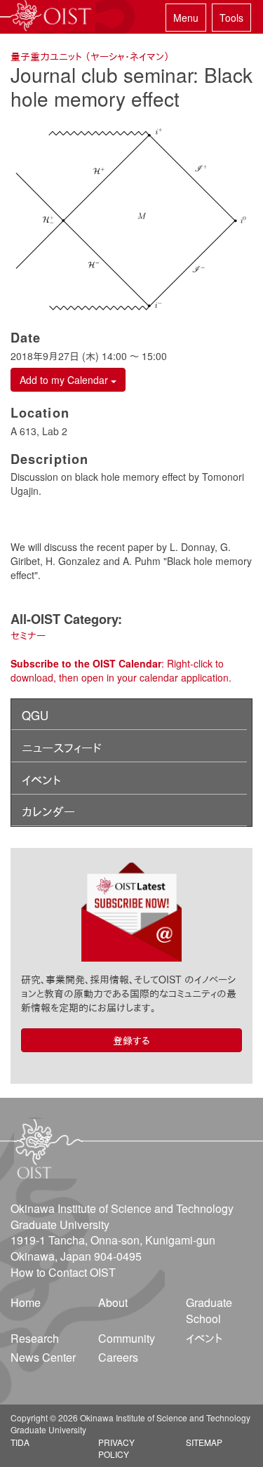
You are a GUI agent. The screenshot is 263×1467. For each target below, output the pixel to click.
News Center (43, 1357)
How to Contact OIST (63, 1272)
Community (126, 1338)
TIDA (20, 1442)
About (113, 1302)
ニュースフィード (62, 747)
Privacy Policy (116, 1448)
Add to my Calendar (65, 380)
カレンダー (48, 811)
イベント (41, 779)
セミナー (28, 635)
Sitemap (204, 1442)
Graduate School (209, 1310)
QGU (35, 715)
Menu (185, 18)
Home (26, 1302)
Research (35, 1338)
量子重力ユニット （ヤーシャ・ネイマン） (90, 56)
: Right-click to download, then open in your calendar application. (121, 670)
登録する (131, 1040)
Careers (118, 1357)
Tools (231, 18)
